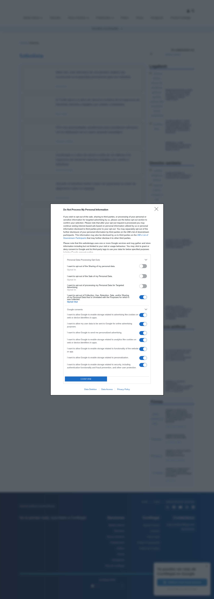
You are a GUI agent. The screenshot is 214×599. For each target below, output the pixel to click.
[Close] (157, 210)
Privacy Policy (123, 389)
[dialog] (107, 299)
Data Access (107, 389)
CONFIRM (86, 379)
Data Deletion (90, 389)
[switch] (143, 266)
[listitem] (107, 259)
